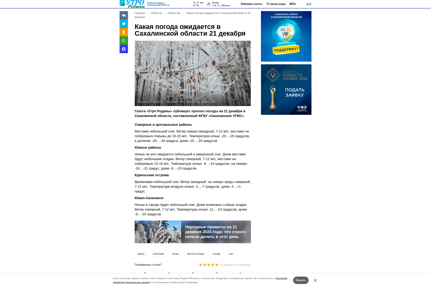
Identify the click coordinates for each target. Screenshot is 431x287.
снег (231, 253)
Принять (301, 280)
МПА (293, 4)
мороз (141, 253)
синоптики (158, 253)
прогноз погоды (195, 253)
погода (216, 253)
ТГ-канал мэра (276, 4)
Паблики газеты (251, 4)
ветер (175, 253)
